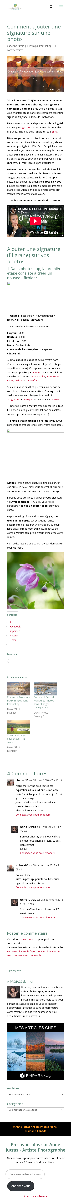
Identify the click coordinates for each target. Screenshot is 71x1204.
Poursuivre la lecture (35, 1196)
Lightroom (26, 127)
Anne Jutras (17, 45)
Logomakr (14, 399)
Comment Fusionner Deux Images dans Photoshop (18, 700)
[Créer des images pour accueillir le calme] (18, 727)
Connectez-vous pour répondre (33, 814)
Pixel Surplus (38, 376)
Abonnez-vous (20, 1186)
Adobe (36, 372)
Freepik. (28, 399)
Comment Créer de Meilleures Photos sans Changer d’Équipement (44, 702)
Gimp (54, 131)
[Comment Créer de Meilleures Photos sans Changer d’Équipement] (45, 688)
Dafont (19, 380)
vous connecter (29, 939)
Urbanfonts (33, 380)
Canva (55, 399)
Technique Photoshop (39, 45)
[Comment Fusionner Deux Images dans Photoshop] (18, 688)
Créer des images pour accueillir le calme (17, 739)
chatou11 (22, 780)
